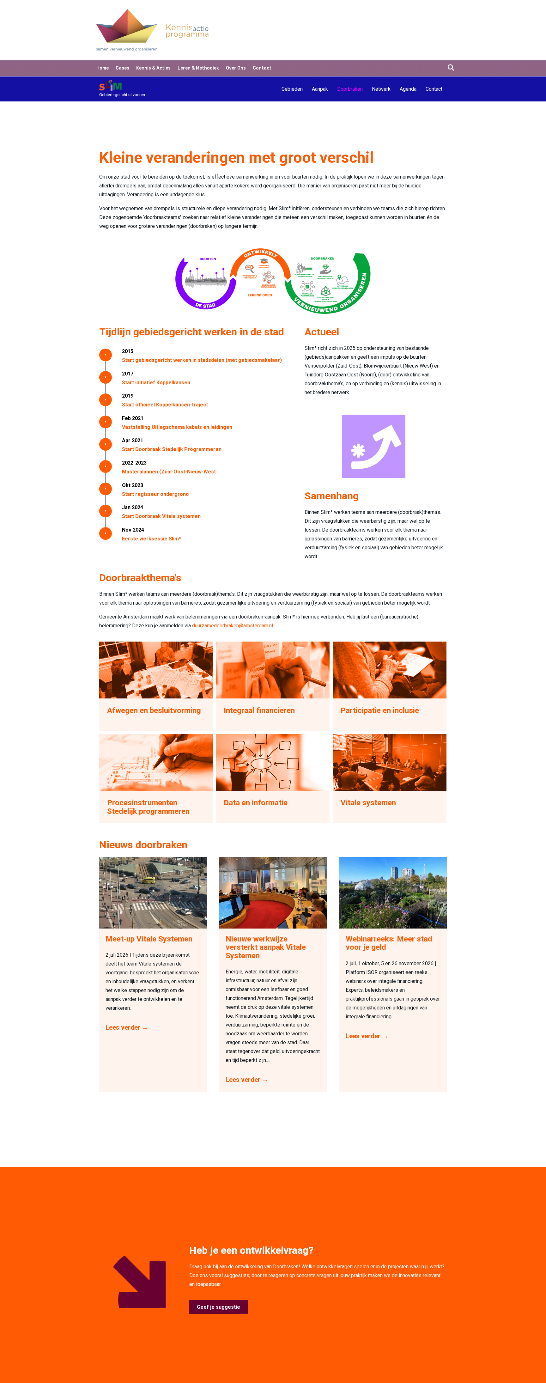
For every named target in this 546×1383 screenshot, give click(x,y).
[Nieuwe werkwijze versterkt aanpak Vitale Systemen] (273, 892)
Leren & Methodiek (198, 68)
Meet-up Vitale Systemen (149, 939)
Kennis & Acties (153, 68)
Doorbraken (350, 89)
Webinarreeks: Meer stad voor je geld (389, 943)
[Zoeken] (449, 67)
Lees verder (127, 1027)
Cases (122, 68)
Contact (262, 68)
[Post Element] (156, 686)
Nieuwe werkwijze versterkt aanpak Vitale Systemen (266, 947)
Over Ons (236, 68)
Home (102, 68)
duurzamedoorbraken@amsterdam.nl (232, 626)
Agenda (408, 89)
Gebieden (292, 89)
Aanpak (320, 89)
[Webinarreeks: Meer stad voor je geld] (393, 892)
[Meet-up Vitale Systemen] (153, 892)
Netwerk (381, 89)
